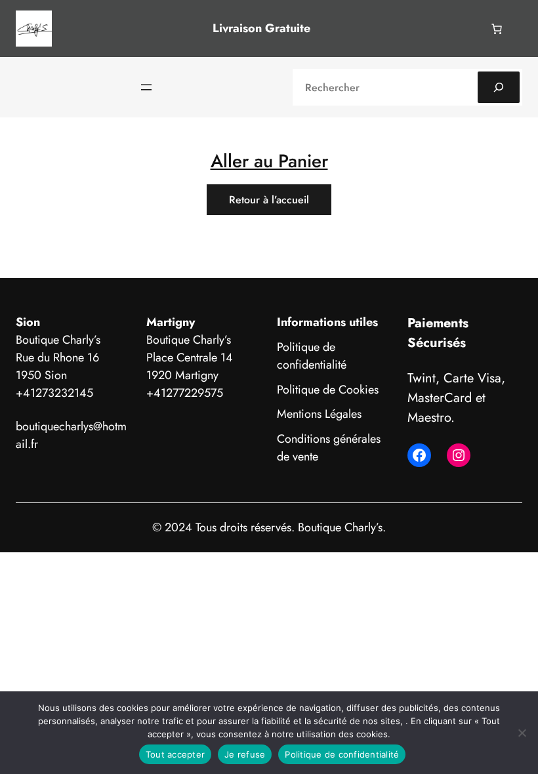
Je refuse (244, 754)
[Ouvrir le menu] (146, 87)
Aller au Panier (269, 161)
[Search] (499, 87)
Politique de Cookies (328, 389)
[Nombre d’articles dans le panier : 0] (497, 28)
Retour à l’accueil (269, 199)
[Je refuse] (521, 732)
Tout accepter (175, 754)
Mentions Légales (319, 413)
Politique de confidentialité (311, 355)
